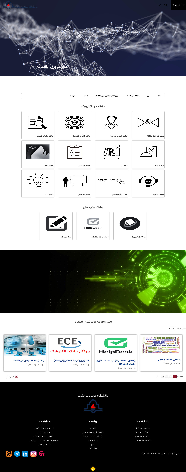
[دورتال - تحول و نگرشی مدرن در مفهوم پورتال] (93, 469)
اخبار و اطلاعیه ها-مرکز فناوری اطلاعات (107, 96)
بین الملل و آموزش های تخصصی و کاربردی (44, 440)
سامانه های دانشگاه (133, 96)
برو (158, 376)
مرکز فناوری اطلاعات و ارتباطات (93, 436)
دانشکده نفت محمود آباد (142, 440)
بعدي (162, 376)
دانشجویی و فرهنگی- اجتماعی (43, 436)
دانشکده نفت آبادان (142, 428)
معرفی (148, 96)
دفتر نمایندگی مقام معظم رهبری (93, 432)
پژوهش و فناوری (44, 432)
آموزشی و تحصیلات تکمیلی (43, 428)
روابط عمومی (93, 440)
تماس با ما (73, 96)
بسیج (93, 444)
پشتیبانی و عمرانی (44, 444)
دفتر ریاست (93, 428)
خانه (159, 96)
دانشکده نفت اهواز (142, 432)
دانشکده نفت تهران (142, 436)
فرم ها (86, 96)
